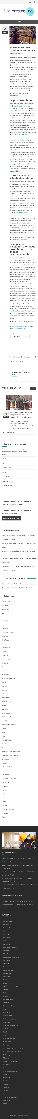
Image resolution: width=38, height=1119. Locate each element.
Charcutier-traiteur (8, 632)
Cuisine (4, 671)
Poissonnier (5, 774)
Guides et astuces (8, 717)
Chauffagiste (6, 640)
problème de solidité (20, 212)
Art (3, 613)
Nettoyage (5, 759)
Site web (5, 472)
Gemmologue (6, 713)
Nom (4, 454)
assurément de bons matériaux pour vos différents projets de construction (22, 326)
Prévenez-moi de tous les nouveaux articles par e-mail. (16, 512)
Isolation (4, 728)
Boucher (4, 617)
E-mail (5, 463)
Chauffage (5, 636)
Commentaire (7, 481)
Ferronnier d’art (7, 701)
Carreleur (5, 628)
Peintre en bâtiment (8, 767)
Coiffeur (4, 651)
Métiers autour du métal (10, 755)
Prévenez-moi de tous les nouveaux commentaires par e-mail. (16, 503)
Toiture (4, 801)
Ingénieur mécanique (9, 724)
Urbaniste (5, 813)
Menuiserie (5, 744)
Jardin (3, 732)
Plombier (4, 771)
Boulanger (5, 621)
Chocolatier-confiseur (9, 644)
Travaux (4, 805)
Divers (4, 682)
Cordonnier (5, 663)
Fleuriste (4, 705)
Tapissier (4, 798)
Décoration (5, 674)
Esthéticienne (6, 694)
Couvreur (5, 667)
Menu (29, 2)
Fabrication (5, 697)
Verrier (4, 817)
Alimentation (6, 601)
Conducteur (6, 655)
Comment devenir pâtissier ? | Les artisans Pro (17, 584)
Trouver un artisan (8, 809)
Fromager (5, 709)
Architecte (5, 609)
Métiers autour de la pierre (11, 751)
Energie (4, 690)
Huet (21, 361)
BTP (3, 624)
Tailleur (4, 794)
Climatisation (6, 647)
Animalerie (5, 605)
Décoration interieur (8, 678)
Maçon (4, 736)
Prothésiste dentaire (9, 778)
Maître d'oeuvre (7, 740)
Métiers (4, 748)
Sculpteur (5, 786)
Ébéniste (4, 686)
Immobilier (5, 721)
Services (4, 790)
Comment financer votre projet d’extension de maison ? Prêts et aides (21, 414)
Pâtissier (4, 763)
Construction (25, 357)
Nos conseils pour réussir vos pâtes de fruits (17, 588)
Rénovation (5, 782)
